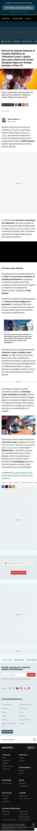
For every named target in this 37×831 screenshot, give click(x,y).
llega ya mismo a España (20, 228)
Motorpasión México (24, 820)
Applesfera (5, 763)
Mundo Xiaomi (6, 769)
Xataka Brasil (5, 814)
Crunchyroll (6, 18)
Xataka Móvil (5, 760)
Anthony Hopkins (27, 41)
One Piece (29, 18)
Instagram (21, 688)
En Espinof (7, 332)
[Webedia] (8, 748)
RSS (25, 688)
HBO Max (4, 720)
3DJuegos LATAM (23, 811)
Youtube (17, 688)
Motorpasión (22, 783)
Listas (21, 712)
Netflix (4, 712)
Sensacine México (23, 814)
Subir (29, 747)
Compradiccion (6, 801)
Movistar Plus (23, 708)
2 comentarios (8, 105)
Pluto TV (12, 445)
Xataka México (6, 811)
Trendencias (5, 796)
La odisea (22, 716)
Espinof (21, 773)
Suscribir (31, 674)
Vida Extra (22, 760)
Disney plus (5, 708)
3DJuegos (21, 758)
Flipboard (23, 104)
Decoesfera (5, 799)
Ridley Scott (17, 41)
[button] (14, 119)
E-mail (26, 104)
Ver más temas (7, 732)
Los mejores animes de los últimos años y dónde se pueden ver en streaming (17, 475)
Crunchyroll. (12, 447)
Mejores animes (18, 18)
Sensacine (21, 770)
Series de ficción (7, 705)
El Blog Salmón (23, 796)
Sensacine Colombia (24, 817)
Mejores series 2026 (19, 660)
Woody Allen (7, 41)
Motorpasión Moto (24, 786)
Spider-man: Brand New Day (9, 724)
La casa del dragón (24, 720)
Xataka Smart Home (7, 766)
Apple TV (4, 716)
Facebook (16, 104)
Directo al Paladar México (9, 820)
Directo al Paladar (7, 783)
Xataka (4, 758)
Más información (20, 829)
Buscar (34, 739)
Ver (19, 572)
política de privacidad (24, 679)
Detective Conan (29, 482)
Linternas (22, 723)
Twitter (19, 104)
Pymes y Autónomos (24, 799)
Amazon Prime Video (25, 705)
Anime (10, 482)
